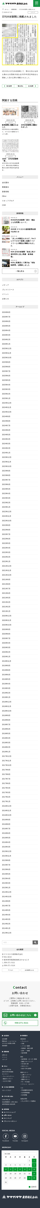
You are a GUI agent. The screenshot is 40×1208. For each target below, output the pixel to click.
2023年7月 (6, 480)
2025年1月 (6, 398)
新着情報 (5, 192)
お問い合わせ (8, 1115)
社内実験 (24, 1095)
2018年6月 (6, 729)
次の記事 (30, 86)
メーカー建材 (25, 1046)
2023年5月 (6, 489)
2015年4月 (6, 878)
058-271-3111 (21, 1023)
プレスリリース (8, 290)
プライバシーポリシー (10, 1121)
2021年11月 (6, 570)
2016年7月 (6, 828)
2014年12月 (6, 892)
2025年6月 (6, 376)
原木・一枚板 (25, 1050)
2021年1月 (6, 611)
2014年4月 (6, 915)
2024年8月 (6, 421)
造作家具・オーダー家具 (29, 1059)
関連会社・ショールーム (9, 1041)
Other (4, 196)
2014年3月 (6, 919)
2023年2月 (6, 502)
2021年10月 (6, 575)
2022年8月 (6, 530)
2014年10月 (6, 896)
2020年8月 (6, 634)
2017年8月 (6, 774)
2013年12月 (6, 933)
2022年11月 (6, 516)
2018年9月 (6, 715)
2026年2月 (6, 339)
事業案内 (5, 187)
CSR (4, 205)
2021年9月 (6, 579)
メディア (5, 285)
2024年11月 (6, 407)
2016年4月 (6, 842)
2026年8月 (6, 312)
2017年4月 (6, 788)
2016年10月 (6, 815)
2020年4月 (6, 643)
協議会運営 (24, 1098)
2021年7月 (6, 588)
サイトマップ (8, 1118)
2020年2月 (6, 652)
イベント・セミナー (27, 1084)
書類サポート (25, 1079)
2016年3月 (6, 847)
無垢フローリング (27, 1061)
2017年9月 (6, 770)
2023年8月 (6, 475)
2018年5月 (6, 733)
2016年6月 (6, 833)
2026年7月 (6, 317)
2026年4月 (6, 330)
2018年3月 (6, 742)
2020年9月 (6, 629)
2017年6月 (6, 783)
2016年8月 (6, 824)
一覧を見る (20, 86)
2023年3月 (6, 498)
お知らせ (5, 299)
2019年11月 (6, 661)
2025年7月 (6, 371)
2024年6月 (6, 430)
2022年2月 (6, 557)
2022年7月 (6, 534)
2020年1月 (6, 656)
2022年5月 (6, 543)
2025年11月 (6, 353)
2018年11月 (6, 706)
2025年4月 (6, 385)
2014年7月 (6, 906)
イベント (5, 294)
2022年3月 (6, 552)
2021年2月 (6, 607)
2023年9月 (6, 471)
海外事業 (24, 1053)
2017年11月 (6, 761)
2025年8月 (6, 367)
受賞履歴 (4, 1045)
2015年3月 (6, 883)
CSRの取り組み (8, 1096)
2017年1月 (6, 801)
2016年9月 (6, 820)
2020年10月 (6, 625)
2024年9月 (6, 416)
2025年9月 (6, 362)
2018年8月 (6, 720)
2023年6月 (6, 484)
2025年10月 (6, 357)
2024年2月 (6, 448)
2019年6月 (6, 675)
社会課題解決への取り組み (10, 1102)
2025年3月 (6, 389)
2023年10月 (6, 466)
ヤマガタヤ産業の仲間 (8, 1043)
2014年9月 (6, 901)
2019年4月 (6, 684)
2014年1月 (6, 928)
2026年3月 (6, 335)
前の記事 (9, 86)
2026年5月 (6, 326)
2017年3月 (6, 792)
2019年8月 (6, 670)
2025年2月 (6, 394)
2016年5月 (6, 838)
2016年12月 (6, 806)
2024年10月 (6, 412)
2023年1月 (6, 507)
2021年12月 (6, 566)
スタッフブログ (8, 201)
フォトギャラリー (8, 1076)
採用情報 (6, 1109)
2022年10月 (6, 521)
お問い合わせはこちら (20, 1015)
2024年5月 (6, 435)
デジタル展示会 (6, 1069)
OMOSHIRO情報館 (7, 1072)
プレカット (25, 1041)
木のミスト (25, 1066)
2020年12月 (6, 616)
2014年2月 (6, 924)
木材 (22, 1043)
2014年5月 (6, 910)
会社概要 (4, 1039)
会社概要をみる (29, 970)
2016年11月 (6, 810)
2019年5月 (6, 679)
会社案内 (5, 182)
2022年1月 (6, 561)
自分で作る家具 (26, 1068)
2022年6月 (6, 539)
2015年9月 (6, 860)
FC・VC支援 (25, 1082)
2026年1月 (6, 344)
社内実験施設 (25, 1092)
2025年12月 (6, 348)
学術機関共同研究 (27, 1090)
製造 (22, 1057)
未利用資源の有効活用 (8, 1104)
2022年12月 (6, 511)
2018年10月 (6, 711)
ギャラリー (5, 1074)
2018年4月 (6, 738)
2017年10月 (6, 765)
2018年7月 (6, 724)
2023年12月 (6, 457)
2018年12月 (6, 702)
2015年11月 (6, 856)
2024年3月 (6, 443)
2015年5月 (6, 874)
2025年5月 (6, 380)
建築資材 (23, 1039)
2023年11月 (6, 462)
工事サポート (25, 1077)
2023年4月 (6, 493)
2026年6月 (6, 321)
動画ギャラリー (8, 1079)
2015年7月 (6, 865)
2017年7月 (6, 779)
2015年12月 (6, 851)
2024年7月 (6, 425)
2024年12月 (6, 403)
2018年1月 (6, 752)
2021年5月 (6, 598)
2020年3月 (6, 647)
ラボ (22, 1088)
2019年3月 (6, 688)
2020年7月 (6, 638)
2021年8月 (6, 584)
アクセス (10, 970)
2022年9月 (6, 525)
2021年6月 (6, 593)
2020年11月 (6, 620)
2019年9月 (6, 665)
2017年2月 (6, 797)
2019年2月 (6, 693)
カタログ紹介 (7, 1081)
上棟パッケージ (26, 1074)
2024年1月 (6, 453)
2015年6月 (6, 869)
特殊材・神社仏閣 (27, 1048)
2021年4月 (6, 602)
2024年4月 (6, 439)
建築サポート (24, 1072)
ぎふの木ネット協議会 (28, 1101)
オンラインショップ (10, 1112)
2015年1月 (6, 887)
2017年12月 (6, 756)
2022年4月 (6, 548)
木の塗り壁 (25, 1064)
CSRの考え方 (6, 1099)
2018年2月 (6, 747)
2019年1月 (6, 697)
